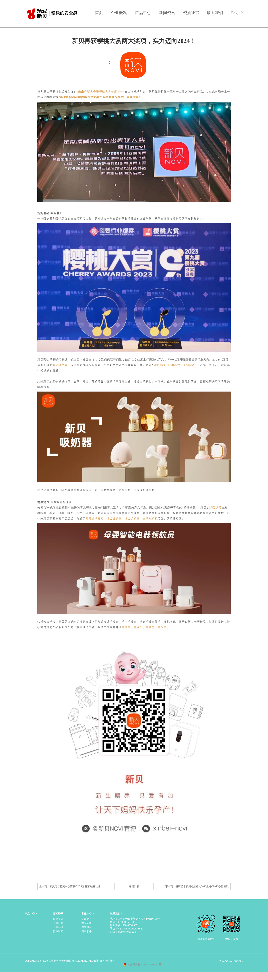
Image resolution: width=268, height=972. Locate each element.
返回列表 (134, 886)
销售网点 (86, 927)
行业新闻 (58, 931)
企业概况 (119, 12)
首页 (99, 12)
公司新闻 (58, 923)
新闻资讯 (167, 12)
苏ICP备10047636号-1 (231, 960)
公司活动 (58, 927)
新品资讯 (58, 919)
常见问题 (86, 923)
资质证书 (191, 12)
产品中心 (143, 12)
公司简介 (86, 919)
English (237, 12)
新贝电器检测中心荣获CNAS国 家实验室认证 (75, 886)
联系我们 (215, 12)
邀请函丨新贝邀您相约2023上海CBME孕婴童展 (202, 886)
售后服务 (86, 931)
